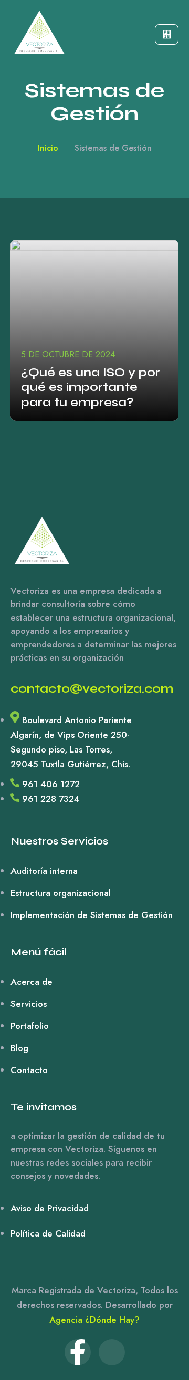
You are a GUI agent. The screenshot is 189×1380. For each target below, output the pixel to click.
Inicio (48, 148)
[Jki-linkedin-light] (112, 1352)
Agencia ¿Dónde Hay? (94, 1319)
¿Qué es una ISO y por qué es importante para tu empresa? (90, 387)
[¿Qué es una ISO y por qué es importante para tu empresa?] (94, 330)
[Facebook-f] (78, 1352)
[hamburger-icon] (166, 34)
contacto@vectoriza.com (91, 688)
